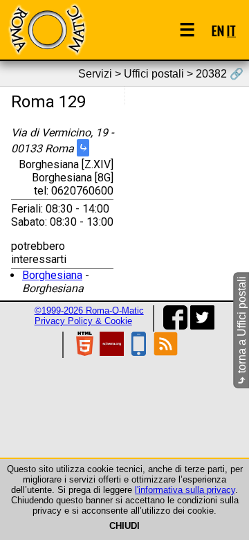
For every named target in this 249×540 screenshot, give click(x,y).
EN (218, 30)
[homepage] (47, 29)
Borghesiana (52, 275)
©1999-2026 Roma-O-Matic (89, 310)
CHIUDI (124, 526)
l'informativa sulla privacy (185, 490)
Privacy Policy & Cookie (83, 321)
